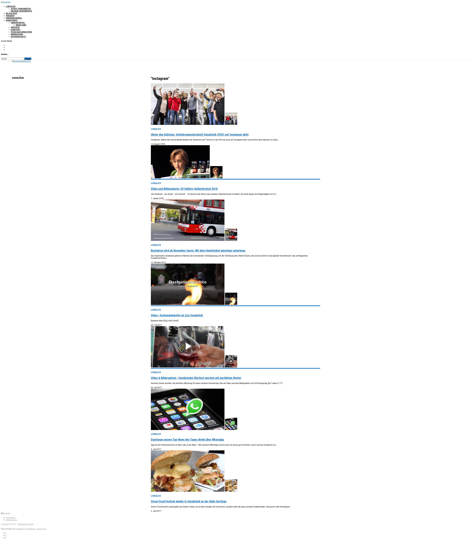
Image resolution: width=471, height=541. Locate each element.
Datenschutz (18, 37)
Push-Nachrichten (21, 32)
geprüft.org (41, 529)
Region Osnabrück (21, 11)
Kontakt (15, 30)
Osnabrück (20, 529)
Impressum (17, 34)
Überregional (14, 18)
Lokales (10, 6)
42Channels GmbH (26, 524)
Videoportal (18, 23)
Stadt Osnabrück (21, 9)
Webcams (21, 25)
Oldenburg (30, 529)
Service (15, 27)
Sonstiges (11, 20)
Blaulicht (11, 13)
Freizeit (10, 16)
